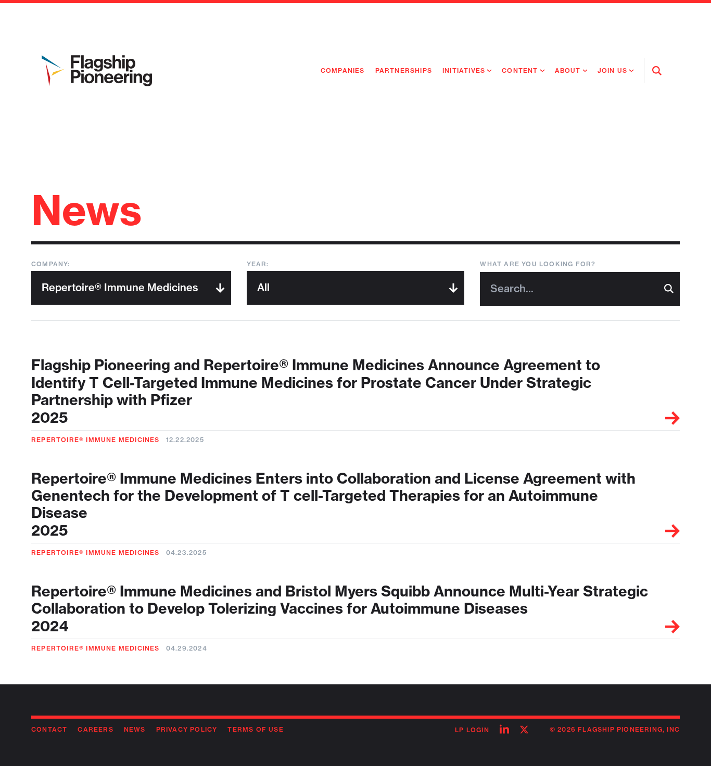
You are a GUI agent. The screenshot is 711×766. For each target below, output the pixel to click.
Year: (258, 264)
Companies (343, 70)
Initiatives (463, 70)
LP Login (472, 730)
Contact (49, 729)
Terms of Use (255, 729)
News (135, 729)
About (568, 70)
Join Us (612, 70)
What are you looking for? (537, 264)
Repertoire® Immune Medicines (95, 440)
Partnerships (403, 70)
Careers (95, 729)
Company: (50, 264)
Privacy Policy (187, 729)
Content (520, 70)
